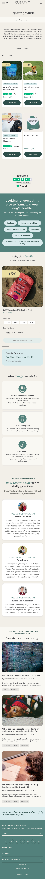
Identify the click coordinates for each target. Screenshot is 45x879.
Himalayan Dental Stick (31, 88)
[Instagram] (11, 841)
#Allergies (7, 745)
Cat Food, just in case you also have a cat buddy (22, 243)
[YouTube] (22, 841)
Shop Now (12, 102)
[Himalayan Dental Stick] (33, 70)
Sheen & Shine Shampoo (9, 139)
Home (15, 20)
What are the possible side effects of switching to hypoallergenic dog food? (21, 730)
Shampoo (35, 229)
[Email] (33, 841)
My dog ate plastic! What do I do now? (21, 676)
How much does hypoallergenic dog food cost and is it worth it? (20, 786)
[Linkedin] (28, 841)
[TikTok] (17, 841)
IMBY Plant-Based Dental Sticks (10, 88)
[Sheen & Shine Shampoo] (12, 122)
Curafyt (25, 875)
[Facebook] (6, 841)
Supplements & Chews (29, 223)
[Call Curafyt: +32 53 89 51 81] (39, 841)
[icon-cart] (40, 3)
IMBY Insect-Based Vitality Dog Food (17, 310)
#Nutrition (14, 690)
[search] (7, 3)
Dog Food (10, 223)
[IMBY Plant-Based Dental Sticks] (12, 70)
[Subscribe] (40, 833)
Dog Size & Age (8, 328)
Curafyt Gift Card (31, 135)
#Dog (5, 690)
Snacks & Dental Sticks (16, 229)
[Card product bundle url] (22, 286)
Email (5, 833)
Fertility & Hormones (23, 235)
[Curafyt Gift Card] (33, 122)
